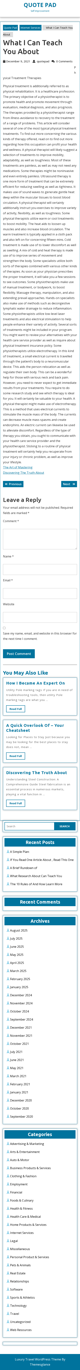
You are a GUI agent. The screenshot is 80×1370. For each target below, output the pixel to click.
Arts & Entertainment (25, 1152)
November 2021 (21, 1036)
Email (8, 580)
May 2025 (16, 955)
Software (16, 1289)
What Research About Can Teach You (36, 876)
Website (8, 604)
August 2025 (19, 930)
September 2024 (21, 1019)
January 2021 (19, 1092)
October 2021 (19, 1044)
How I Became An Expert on (35, 683)
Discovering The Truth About (23, 473)
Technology (18, 1306)
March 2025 (18, 971)
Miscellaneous (20, 1249)
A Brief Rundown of (23, 868)
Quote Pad (40, 5)
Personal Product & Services (29, 1257)
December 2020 (21, 1100)
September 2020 (21, 1117)
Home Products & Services (28, 1225)
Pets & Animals (20, 1265)
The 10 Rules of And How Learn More (36, 884)
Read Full (17, 709)
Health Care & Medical (25, 1217)
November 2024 (21, 1003)
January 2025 (19, 987)
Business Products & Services (30, 1168)
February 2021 (20, 1084)
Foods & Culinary (21, 1200)
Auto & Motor (19, 1160)
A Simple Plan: (19, 852)
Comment (11, 521)
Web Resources (21, 1330)
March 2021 (18, 1076)
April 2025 (17, 963)
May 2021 (16, 1068)
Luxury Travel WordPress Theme (38, 1359)
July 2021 (16, 1052)
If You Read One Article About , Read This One (42, 860)
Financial (16, 1192)
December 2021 (21, 1028)
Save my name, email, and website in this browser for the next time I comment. (40, 636)
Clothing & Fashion (23, 1176)
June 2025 (17, 947)
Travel (14, 1314)
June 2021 (17, 1060)
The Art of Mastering (18, 467)
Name (8, 556)
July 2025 (16, 939)
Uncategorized (20, 1322)
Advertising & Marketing (27, 1144)
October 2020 (19, 1108)
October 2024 (19, 1011)
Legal (14, 1241)
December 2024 (21, 995)
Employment (19, 1184)
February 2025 (20, 979)
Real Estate (17, 1273)
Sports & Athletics (22, 1298)
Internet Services (30, 27)
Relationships (19, 1281)
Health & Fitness (21, 1208)
